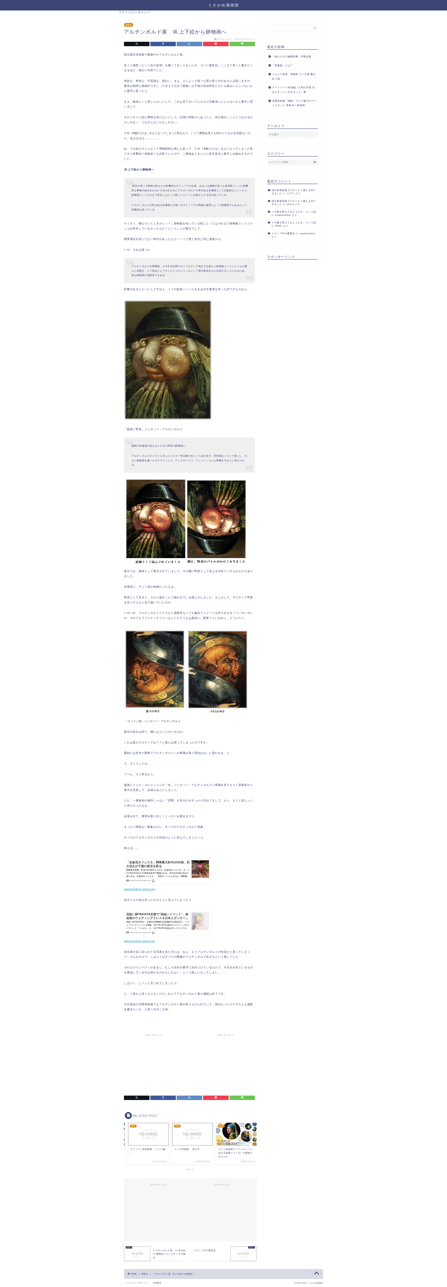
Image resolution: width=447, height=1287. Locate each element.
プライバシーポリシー (134, 12)
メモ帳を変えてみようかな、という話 (294, 211)
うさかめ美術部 (223, 5)
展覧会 (128, 25)
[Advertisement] (153, 1062)
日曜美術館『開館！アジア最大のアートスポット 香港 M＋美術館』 (294, 103)
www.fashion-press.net (139, 889)
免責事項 (157, 1283)
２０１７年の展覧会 (283, 233)
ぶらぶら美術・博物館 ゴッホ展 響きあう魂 (294, 76)
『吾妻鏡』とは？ (282, 65)
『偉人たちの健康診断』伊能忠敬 (291, 56)
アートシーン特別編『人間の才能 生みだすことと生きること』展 (293, 89)
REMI (278, 226)
